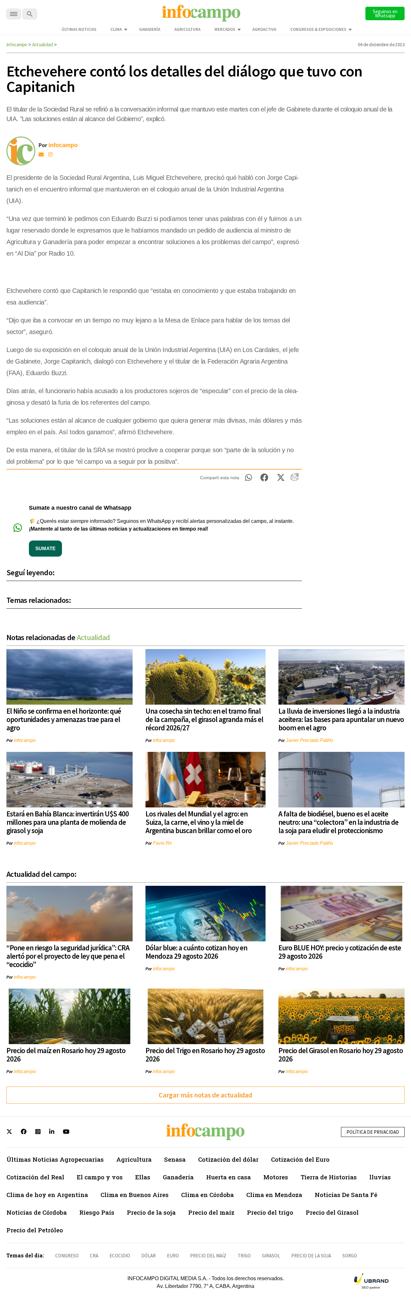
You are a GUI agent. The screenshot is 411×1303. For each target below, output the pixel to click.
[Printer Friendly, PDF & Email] (295, 479)
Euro (173, 1256)
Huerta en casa (228, 1177)
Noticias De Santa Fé (346, 1195)
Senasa (175, 1159)
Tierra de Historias (329, 1177)
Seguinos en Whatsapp (385, 13)
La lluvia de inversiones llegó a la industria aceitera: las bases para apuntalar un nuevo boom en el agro (341, 719)
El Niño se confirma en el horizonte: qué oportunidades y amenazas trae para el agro (63, 719)
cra (94, 1256)
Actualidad (42, 44)
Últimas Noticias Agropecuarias (55, 1159)
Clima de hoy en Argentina (47, 1195)
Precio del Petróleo (34, 1230)
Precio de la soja (151, 1212)
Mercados (224, 29)
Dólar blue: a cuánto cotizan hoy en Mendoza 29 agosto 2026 (196, 952)
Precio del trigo (270, 1212)
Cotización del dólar (228, 1159)
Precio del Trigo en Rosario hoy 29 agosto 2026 (205, 1054)
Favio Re (162, 843)
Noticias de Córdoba (36, 1212)
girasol (271, 1256)
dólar (148, 1256)
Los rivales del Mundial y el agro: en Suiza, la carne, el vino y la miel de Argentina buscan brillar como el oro (198, 822)
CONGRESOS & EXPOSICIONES (318, 29)
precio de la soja (311, 1256)
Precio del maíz (211, 1212)
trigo (244, 1256)
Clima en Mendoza (274, 1195)
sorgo (349, 1256)
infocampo (25, 740)
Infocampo (16, 44)
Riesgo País (96, 1212)
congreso (67, 1256)
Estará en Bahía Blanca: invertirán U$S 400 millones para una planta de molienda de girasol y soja (67, 822)
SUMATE (45, 548)
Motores (275, 1177)
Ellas (142, 1177)
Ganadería (149, 29)
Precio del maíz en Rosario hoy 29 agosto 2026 (66, 1054)
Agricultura (187, 29)
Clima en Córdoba (207, 1195)
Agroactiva (264, 29)
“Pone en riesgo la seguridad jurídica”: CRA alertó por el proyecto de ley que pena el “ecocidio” (67, 956)
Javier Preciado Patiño (309, 740)
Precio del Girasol (332, 1212)
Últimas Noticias (79, 29)
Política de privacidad (372, 1132)
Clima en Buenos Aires (135, 1195)
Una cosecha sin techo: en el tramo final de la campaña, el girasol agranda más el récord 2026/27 (204, 719)
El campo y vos (100, 1177)
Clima (116, 29)
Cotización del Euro (300, 1159)
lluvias (380, 1177)
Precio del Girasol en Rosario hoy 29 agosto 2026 (340, 1054)
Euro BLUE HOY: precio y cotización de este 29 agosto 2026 (339, 952)
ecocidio (119, 1256)
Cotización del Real (35, 1177)
